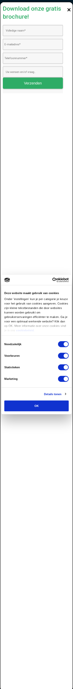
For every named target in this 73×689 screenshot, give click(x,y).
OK (36, 405)
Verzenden (33, 83)
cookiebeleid (25, 330)
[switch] (63, 356)
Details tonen (52, 393)
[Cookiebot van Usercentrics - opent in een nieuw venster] (52, 279)
